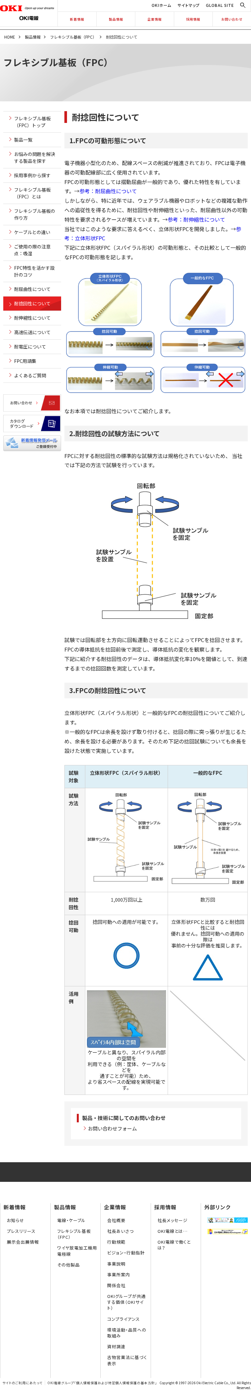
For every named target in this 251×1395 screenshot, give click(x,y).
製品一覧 (23, 139)
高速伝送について (32, 332)
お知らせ (15, 1220)
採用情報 (193, 19)
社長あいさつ (120, 1231)
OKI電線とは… (173, 1231)
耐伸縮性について (32, 318)
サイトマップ (188, 5)
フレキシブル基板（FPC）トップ (32, 121)
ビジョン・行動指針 (126, 1253)
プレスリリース (21, 1231)
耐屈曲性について (32, 289)
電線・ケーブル (71, 1220)
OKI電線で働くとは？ (174, 1245)
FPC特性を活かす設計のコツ (34, 271)
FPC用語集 (25, 361)
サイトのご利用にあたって (22, 1382)
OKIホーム (161, 5)
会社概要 (116, 1220)
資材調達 (116, 1346)
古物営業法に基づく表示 (127, 1360)
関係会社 (116, 1285)
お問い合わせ (232, 19)
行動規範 (116, 1242)
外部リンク (217, 1207)
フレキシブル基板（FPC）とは (32, 193)
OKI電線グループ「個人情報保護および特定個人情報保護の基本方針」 (102, 1382)
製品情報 (116, 19)
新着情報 (77, 19)
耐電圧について (30, 346)
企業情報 (154, 19)
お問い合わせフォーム (112, 1128)
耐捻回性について (32, 303)
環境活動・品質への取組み (126, 1333)
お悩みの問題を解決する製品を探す (34, 157)
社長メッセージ (173, 1220)
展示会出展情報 (23, 1242)
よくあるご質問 (30, 375)
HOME (9, 37)
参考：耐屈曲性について (108, 191)
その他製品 (68, 1265)
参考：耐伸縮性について (196, 219)
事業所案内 (118, 1274)
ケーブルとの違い (32, 232)
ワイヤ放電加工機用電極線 (77, 1251)
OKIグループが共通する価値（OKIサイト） (126, 1302)
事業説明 (116, 1264)
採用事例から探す (32, 175)
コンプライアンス (123, 1319)
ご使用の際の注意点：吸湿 (32, 250)
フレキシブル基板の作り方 (34, 214)
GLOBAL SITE (220, 5)
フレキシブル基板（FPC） (73, 37)
